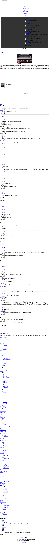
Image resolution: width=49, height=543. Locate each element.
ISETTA (1, 416)
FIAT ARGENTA (5, 396)
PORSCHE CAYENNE (6, 458)
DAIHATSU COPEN (5, 386)
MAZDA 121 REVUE (3, 433)
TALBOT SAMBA (5, 492)
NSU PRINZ (4, 445)
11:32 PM (3, 247)
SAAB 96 (1, 470)
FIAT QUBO (4, 399)
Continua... (3, 528)
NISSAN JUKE (5, 443)
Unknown (1, 311)
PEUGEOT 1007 (2, 453)
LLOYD (1, 429)
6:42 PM (3, 119)
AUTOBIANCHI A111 (6, 358)
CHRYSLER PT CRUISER (3, 370)
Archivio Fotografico (26, 13)
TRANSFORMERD (25, 11)
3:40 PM (3, 215)
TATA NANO (4, 496)
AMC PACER (4, 349)
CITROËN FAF (5, 375)
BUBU (1, 366)
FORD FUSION (5, 403)
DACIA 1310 (4, 381)
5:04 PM (3, 171)
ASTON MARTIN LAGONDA (4, 351)
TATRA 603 (4, 498)
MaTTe (1, 110)
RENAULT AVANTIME (6, 466)
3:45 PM (3, 310)
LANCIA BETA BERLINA (6, 426)
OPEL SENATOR (5, 450)
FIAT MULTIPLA (5, 397)
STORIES (25, 10)
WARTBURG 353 (2, 511)
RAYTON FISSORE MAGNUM (4, 461)
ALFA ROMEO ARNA (6, 346)
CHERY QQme (5, 368)
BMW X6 (4, 364)
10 (2, 137)
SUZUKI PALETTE (5, 488)
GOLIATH (1, 408)
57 (4, 297)
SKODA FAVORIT (5, 477)
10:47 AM (3, 167)
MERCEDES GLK (5, 436)
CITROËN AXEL (5, 373)
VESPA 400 (1, 503)
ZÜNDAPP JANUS (2, 516)
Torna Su (1, 104)
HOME (25, 6)
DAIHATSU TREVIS (5, 387)
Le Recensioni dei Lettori (26, 8)
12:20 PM (3, 307)
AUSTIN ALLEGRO (2, 356)
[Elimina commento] (4, 109)
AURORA (1, 355)
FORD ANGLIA (5, 401)
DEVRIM (1, 389)
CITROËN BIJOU (5, 374)
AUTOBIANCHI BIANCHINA (7, 359)
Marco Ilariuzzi (2, 297)
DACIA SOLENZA (5, 382)
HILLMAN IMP (2, 410)
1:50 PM (3, 164)
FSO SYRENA (2, 405)
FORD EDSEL (5, 402)
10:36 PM (3, 136)
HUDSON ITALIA (2, 412)
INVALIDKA (2, 415)
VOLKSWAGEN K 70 (6, 506)
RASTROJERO (2, 460)
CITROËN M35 (5, 376)
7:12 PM (3, 206)
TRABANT (1, 501)
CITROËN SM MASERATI (6, 377)
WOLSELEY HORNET (3, 512)
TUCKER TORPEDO (3, 502)
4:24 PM (3, 293)
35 (3, 222)
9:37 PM (3, 250)
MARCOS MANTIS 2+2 (3, 431)
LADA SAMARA (5, 424)
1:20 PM (3, 209)
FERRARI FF (4, 392)
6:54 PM (3, 109)
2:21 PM (3, 132)
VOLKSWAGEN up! (5, 507)
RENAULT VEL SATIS (6, 468)
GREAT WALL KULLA (3, 409)
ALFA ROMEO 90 (5, 345)
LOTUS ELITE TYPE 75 (3, 430)
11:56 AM (3, 266)
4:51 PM (3, 122)
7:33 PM (3, 231)
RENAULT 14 (5, 465)
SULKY (1, 485)
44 (2, 254)
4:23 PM (3, 181)
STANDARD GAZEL (3, 482)
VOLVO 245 (4, 509)
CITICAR (1, 371)
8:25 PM (3, 129)
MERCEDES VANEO (5, 437)
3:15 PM (3, 147)
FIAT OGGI (2, 52)
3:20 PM (3, 139)
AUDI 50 (4, 353)
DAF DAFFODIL (2, 384)
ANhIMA (1, 113)
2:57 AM (3, 282)
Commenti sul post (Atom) (6, 333)
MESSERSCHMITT (2, 438)
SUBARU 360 (2, 484)
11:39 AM (3, 193)
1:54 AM (3, 184)
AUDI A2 (4, 354)
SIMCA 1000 (4, 474)
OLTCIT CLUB (2, 447)
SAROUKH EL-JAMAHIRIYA (4, 471)
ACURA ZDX (2, 343)
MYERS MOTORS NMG (3, 440)
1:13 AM (3, 226)
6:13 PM (3, 212)
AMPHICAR (1, 350)
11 (2, 140)
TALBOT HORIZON (5, 491)
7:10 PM (3, 154)
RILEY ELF (1, 469)
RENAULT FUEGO (5, 467)
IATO (1, 414)
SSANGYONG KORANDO (6, 480)
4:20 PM (3, 272)
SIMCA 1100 (4, 475)
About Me (26, 15)
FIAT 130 (4, 394)
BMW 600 (4, 363)
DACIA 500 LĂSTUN (5, 380)
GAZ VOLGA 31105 (2, 406)
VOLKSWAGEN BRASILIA (6, 505)
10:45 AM (3, 196)
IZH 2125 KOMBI (2, 417)
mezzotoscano (1, 286)
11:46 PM (3, 279)
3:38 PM (3, 161)
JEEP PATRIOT (2, 418)
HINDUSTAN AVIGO (3, 411)
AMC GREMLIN (5, 348)
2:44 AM (3, 116)
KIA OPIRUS (4, 420)
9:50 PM (3, 112)
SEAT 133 (1, 472)
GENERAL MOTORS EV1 (3, 407)
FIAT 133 (4, 395)
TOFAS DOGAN (2, 500)
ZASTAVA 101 (5, 514)
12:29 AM (3, 244)
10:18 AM (3, 175)
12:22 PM (3, 296)
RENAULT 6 (4, 464)
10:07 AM (3, 143)
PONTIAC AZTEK (5, 455)
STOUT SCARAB (2, 483)
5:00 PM (3, 253)
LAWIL (1, 428)
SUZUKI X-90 (5, 489)
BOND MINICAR (2, 365)
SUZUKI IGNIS (5, 487)
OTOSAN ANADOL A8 (3, 452)
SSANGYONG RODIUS (6, 481)
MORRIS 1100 (2, 439)
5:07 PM (3, 178)
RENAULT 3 (4, 463)
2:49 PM (3, 269)
